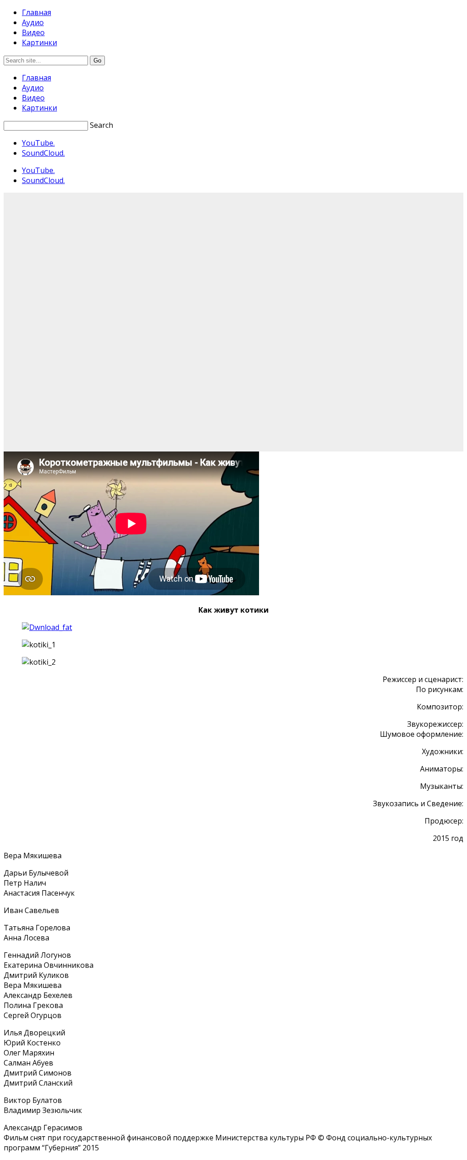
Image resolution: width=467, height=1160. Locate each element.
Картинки (39, 42)
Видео (33, 32)
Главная (36, 12)
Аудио (33, 22)
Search (101, 125)
